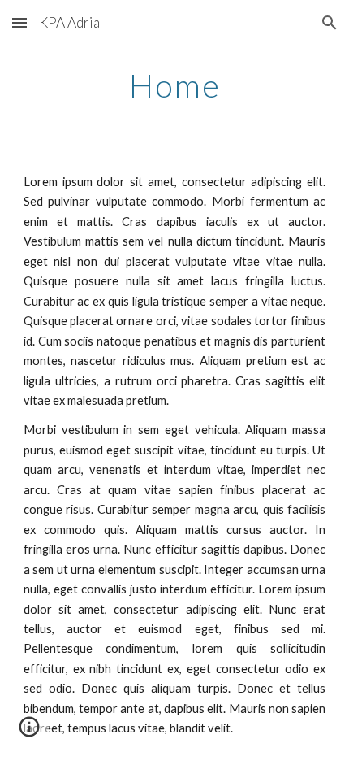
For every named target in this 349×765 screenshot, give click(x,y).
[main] (175, 85)
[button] (19, 22)
